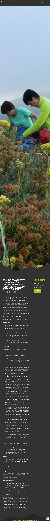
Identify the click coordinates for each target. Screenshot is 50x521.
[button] (43, 3)
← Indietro (7, 275)
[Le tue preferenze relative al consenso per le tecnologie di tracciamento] (47, 518)
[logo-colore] (8, 2)
